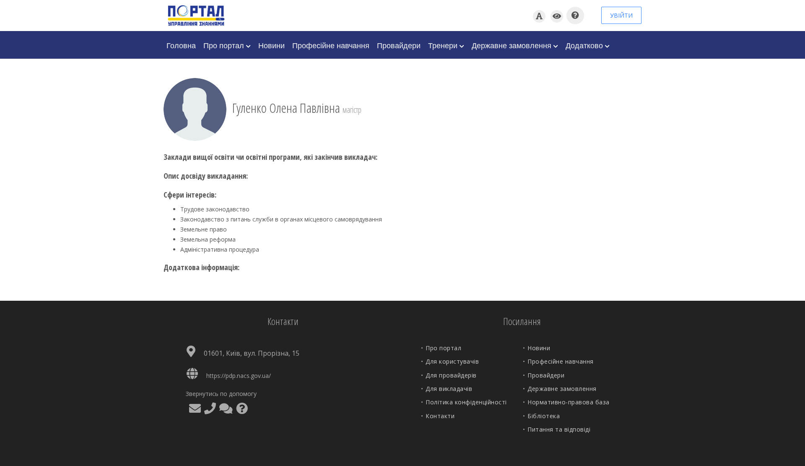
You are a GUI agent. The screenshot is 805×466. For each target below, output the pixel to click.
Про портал (224, 44)
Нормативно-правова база (568, 402)
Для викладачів (449, 389)
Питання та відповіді (558, 429)
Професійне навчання (330, 44)
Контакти (440, 416)
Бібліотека (543, 416)
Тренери (444, 44)
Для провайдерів (451, 375)
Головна (181, 44)
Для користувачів (452, 361)
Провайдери (399, 44)
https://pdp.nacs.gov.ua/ (238, 376)
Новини (271, 44)
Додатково (585, 44)
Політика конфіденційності (466, 402)
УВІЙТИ (621, 15)
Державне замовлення (512, 44)
